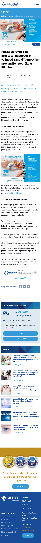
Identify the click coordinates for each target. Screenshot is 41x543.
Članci (11, 16)
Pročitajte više (21, 486)
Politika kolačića (6, 522)
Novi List (12, 75)
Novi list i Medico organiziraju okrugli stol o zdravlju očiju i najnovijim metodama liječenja (25, 387)
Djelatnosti (26, 501)
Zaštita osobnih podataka (6, 518)
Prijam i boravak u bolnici (9, 529)
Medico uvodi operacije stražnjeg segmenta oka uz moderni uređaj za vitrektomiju (25, 427)
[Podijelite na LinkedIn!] (28, 286)
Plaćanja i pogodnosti (8, 532)
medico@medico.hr (23, 315)
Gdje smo (20, 333)
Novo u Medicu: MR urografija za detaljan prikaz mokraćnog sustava (25, 401)
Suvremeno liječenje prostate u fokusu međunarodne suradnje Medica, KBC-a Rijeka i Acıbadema (26, 414)
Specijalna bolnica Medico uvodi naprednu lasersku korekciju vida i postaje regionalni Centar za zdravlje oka (26, 373)
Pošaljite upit (20, 338)
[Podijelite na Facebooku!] (20, 286)
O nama (25, 497)
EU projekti (26, 508)
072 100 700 (23, 312)
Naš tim (25, 504)
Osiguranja (5, 535)
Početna (4, 16)
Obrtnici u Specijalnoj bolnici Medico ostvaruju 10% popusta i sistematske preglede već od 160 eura (25, 358)
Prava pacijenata (7, 526)
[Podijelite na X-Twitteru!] (24, 286)
